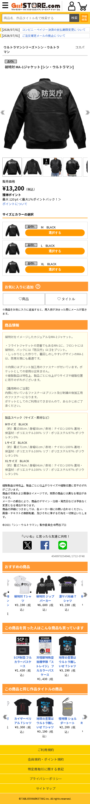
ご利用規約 (46, 749)
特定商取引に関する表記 (46, 769)
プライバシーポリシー (46, 778)
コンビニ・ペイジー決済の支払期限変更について (53, 29)
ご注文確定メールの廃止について (43, 35)
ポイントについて (14, 203)
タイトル (68, 299)
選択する (55, 232)
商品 (25, 299)
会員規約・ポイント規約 (46, 759)
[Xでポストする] (27, 548)
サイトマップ (46, 788)
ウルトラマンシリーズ (19, 47)
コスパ (79, 47)
